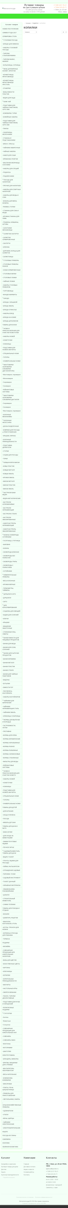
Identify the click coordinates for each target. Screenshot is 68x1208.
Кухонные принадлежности (10, 1175)
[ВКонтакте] (4, 1)
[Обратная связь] (2, 1)
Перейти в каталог (9, 1177)
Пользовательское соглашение (25, 1197)
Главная (26, 1164)
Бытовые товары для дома (9, 1167)
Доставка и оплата (29, 1167)
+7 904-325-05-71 (60, 7)
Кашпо (3, 1172)
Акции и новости (29, 1169)
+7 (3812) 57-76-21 (52, 1171)
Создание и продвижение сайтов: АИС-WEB (34, 1203)
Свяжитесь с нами (51, 1187)
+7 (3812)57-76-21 (60, 5)
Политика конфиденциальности (43, 1197)
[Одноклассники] (6, 1)
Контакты (27, 1175)
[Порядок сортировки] (38, 32)
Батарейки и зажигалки (8, 1164)
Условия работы (29, 1172)
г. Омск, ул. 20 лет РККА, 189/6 (60, 10)
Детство (3, 1169)
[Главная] (24, 23)
